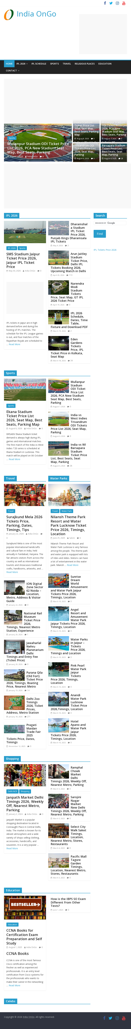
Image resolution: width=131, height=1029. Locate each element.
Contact (11, 70)
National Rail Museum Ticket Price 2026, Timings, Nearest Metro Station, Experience (24, 621)
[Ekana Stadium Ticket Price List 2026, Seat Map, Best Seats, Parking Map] (25, 380)
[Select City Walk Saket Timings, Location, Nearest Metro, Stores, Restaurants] (58, 825)
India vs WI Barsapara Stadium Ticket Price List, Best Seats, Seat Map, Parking (113, 148)
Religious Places (85, 63)
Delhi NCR (12, 791)
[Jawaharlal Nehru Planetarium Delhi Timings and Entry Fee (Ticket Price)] (14, 641)
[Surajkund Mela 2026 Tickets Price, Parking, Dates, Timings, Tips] (25, 486)
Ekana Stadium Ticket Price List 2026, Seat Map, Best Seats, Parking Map (86, 129)
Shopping (25, 791)
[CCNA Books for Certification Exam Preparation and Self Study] (25, 897)
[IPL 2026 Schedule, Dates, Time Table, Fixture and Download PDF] (58, 312)
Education (105, 63)
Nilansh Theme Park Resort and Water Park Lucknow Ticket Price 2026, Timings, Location (68, 525)
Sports (54, 63)
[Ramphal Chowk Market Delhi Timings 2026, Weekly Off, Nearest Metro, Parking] (58, 766)
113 (70, 275)
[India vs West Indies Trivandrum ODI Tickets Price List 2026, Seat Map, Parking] (41, 125)
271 (29, 716)
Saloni (72, 538)
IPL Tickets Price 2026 (105, 249)
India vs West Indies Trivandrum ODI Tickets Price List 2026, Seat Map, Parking (41, 147)
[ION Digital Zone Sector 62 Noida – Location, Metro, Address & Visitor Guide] (14, 582)
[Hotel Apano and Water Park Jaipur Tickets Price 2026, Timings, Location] (58, 720)
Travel (67, 63)
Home (9, 63)
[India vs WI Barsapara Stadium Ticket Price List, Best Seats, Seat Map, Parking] (58, 443)
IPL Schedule (38, 63)
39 (71, 360)
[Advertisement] (103, 34)
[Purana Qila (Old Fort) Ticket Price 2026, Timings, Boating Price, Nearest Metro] (14, 671)
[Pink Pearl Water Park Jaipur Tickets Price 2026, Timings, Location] (58, 664)
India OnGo (36, 14)
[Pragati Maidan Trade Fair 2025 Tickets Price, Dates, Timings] (14, 723)
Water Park (67, 511)
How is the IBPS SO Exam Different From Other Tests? (68, 902)
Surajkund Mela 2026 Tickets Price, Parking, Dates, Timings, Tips (24, 523)
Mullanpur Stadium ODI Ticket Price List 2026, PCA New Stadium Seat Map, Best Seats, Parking (114, 129)
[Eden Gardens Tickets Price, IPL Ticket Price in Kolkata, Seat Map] (58, 338)
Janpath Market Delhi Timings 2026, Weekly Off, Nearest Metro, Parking (25, 803)
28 (122, 158)
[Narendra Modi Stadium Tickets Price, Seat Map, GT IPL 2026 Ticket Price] (58, 282)
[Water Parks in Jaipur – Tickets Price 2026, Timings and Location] (58, 638)
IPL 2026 (20, 63)
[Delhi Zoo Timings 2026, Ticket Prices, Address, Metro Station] (14, 697)
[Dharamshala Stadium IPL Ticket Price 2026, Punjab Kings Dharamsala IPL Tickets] (58, 223)
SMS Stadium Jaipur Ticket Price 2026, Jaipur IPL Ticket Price (23, 260)
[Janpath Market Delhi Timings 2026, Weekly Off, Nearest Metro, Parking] (25, 766)
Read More (14, 344)
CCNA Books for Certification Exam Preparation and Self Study (24, 936)
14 (28, 690)
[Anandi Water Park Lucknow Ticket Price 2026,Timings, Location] (58, 694)
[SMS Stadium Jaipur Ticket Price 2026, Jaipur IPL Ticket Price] (25, 223)
